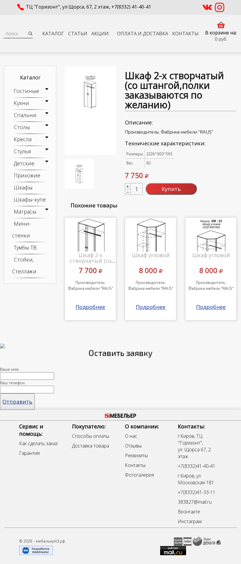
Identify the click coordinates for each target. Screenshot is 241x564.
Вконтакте (189, 511)
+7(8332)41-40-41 (196, 466)
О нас (131, 436)
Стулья (22, 151)
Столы (22, 127)
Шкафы (23, 187)
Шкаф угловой (151, 255)
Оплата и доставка (142, 33)
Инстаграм (190, 521)
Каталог (53, 33)
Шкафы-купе (30, 199)
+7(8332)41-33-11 (196, 492)
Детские (24, 163)
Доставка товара (90, 445)
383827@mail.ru (195, 502)
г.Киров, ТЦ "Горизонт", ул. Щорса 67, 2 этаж (194, 446)
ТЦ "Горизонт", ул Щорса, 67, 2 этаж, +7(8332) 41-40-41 (88, 7)
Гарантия (29, 453)
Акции (100, 33)
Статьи (77, 33)
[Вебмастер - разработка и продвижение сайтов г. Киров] (36, 550)
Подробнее (90, 306)
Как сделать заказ (38, 443)
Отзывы (133, 445)
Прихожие (27, 175)
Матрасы (25, 211)
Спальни (25, 115)
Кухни (21, 103)
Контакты (185, 33)
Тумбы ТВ (25, 247)
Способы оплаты (90, 436)
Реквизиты (136, 455)
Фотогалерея (139, 475)
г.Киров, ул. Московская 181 (196, 479)
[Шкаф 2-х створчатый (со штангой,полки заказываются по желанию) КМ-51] (90, 110)
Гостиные (26, 90)
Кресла (22, 139)
